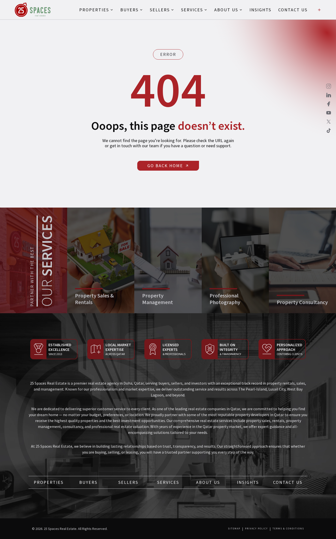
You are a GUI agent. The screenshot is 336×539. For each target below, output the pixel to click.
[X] (328, 121)
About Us (208, 482)
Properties (48, 482)
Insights (248, 482)
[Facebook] (328, 103)
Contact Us (287, 482)
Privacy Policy (256, 528)
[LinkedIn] (328, 95)
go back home (165, 165)
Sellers (128, 482)
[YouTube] (328, 112)
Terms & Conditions (288, 528)
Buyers (88, 482)
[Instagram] (328, 86)
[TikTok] (328, 130)
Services (168, 482)
